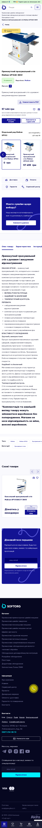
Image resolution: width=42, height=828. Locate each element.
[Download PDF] (28, 102)
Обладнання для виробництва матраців (19, 653)
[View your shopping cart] (21, 824)
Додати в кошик (11, 121)
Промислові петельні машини (14, 639)
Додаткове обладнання (12, 664)
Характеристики (23, 246)
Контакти (6, 705)
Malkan (27, 80)
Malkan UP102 (23, 441)
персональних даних (11, 573)
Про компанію (8, 680)
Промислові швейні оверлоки (14, 621)
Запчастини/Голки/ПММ (12, 667)
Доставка (13, 180)
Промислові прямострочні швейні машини (20, 618)
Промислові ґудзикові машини (15, 635)
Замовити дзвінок (21, 223)
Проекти (5, 691)
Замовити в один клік (31, 121)
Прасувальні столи (8, 17)
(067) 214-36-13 (9, 732)
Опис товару (7, 246)
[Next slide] (3, 155)
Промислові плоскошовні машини (16, 625)
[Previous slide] (32, 471)
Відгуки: (6, 86)
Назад (7, 24)
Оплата (33, 180)
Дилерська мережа (10, 694)
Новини (5, 683)
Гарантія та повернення (12, 701)
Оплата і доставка (10, 698)
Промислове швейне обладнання (13, 13)
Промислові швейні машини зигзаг (17, 628)
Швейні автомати (9, 632)
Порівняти (39, 109)
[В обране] (34, 111)
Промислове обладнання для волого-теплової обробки (19, 15)
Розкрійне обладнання (12, 657)
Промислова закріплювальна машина (18, 643)
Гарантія (13, 187)
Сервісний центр (33, 187)
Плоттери (6, 660)
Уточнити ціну (31, 512)
